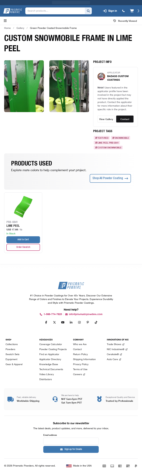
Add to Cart (23, 240)
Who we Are (80, 344)
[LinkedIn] (71, 322)
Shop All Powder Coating (107, 178)
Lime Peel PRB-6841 (108, 142)
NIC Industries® (115, 349)
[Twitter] (54, 322)
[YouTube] (62, 322)
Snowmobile (122, 137)
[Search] (88, 10)
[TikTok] (95, 322)
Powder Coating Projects (53, 349)
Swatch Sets (12, 354)
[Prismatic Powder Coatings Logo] (12, 10)
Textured (103, 137)
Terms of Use (80, 369)
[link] (53, 28)
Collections (12, 344)
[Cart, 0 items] (134, 10)
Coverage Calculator (50, 344)
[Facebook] (46, 322)
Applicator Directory (50, 359)
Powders (10, 349)
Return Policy (80, 354)
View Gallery (106, 119)
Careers (77, 374)
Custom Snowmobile (109, 147)
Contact (124, 119)
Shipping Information (84, 359)
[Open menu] (5, 21)
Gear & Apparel (14, 364)
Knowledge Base (48, 364)
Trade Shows (114, 344)
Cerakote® (113, 354)
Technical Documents (51, 369)
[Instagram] (79, 322)
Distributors (45, 379)
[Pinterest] (87, 322)
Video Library (46, 374)
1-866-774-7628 (53, 314)
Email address (50, 434)
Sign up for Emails (73, 449)
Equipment (11, 359)
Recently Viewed (127, 20)
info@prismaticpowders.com (86, 314)
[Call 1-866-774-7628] (123, 11)
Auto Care (112, 359)
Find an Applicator (49, 354)
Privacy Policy (80, 364)
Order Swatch (23, 247)
